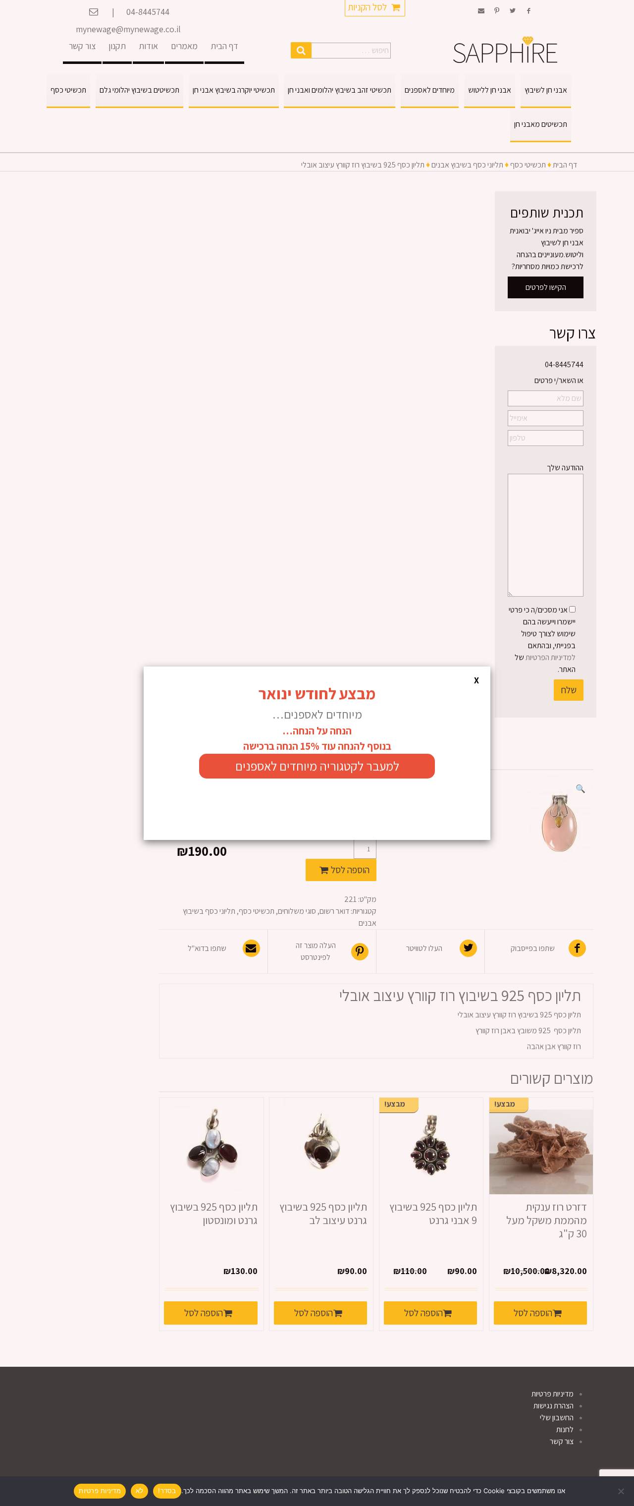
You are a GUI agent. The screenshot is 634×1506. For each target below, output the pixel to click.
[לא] (622, 1491)
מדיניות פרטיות (100, 1491)
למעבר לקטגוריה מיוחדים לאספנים (317, 766)
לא (140, 1491)
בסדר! (167, 1491)
